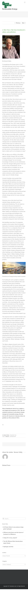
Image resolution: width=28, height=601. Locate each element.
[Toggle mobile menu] (25, 2)
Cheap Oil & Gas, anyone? (10, 538)
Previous (18, 23)
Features (7, 436)
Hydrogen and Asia (8, 546)
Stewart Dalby (6, 435)
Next (23, 23)
